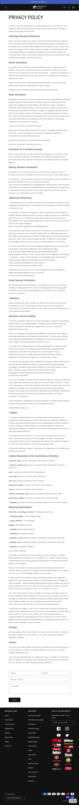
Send (15, 700)
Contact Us (8, 746)
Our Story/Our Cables (34, 715)
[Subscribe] (72, 722)
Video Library (32, 754)
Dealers (7, 741)
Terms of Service (33, 772)
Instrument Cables (33, 728)
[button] (6, 7)
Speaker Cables (32, 741)
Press (30, 759)
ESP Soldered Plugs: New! (35, 720)
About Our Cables (33, 763)
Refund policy (32, 776)
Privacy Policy (9, 720)
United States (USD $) (14, 798)
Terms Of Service (10, 724)
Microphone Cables (34, 737)
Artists (30, 750)
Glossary (30, 768)
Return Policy (9, 737)
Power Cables (32, 746)
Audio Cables (32, 733)
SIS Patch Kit (32, 724)
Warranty (7, 733)
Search (7, 715)
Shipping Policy (9, 728)
